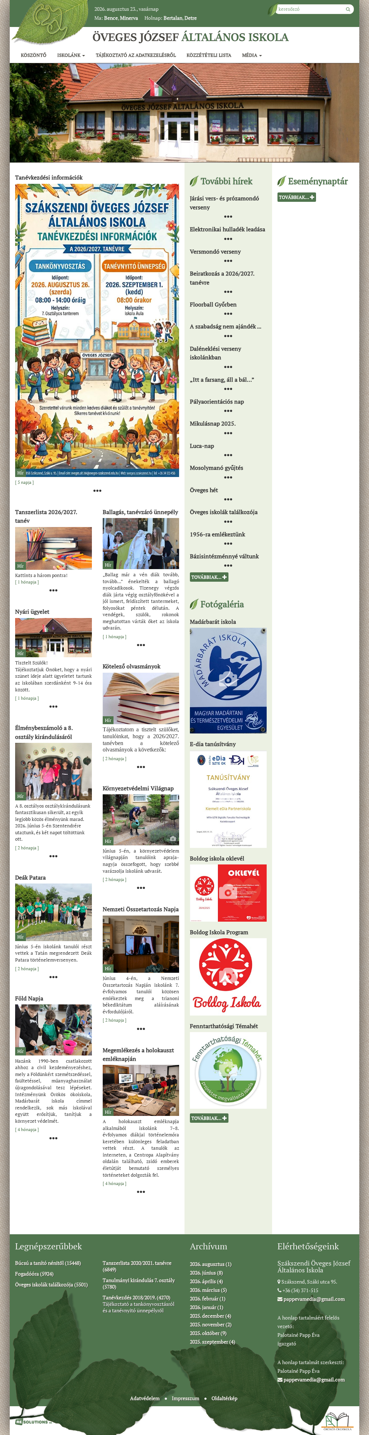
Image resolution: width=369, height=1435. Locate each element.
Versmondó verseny (215, 251)
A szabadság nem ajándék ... (225, 326)
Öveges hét (204, 490)
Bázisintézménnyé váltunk (224, 556)
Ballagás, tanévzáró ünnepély (140, 512)
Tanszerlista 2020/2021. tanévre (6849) (137, 1266)
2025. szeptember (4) (212, 1341)
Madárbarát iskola (213, 621)
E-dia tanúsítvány (213, 744)
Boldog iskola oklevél (217, 858)
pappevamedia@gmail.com (314, 1298)
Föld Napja (29, 998)
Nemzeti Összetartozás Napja (141, 909)
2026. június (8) (206, 1272)
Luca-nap (202, 445)
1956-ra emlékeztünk (217, 534)
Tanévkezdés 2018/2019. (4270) (136, 1297)
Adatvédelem (145, 1398)
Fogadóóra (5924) (34, 1273)
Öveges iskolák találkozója (224, 512)
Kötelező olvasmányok (131, 666)
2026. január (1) (206, 1307)
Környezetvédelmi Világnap (138, 788)
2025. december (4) (210, 1315)
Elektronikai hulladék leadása (227, 229)
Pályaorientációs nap (217, 401)
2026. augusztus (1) (211, 1264)
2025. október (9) (208, 1333)
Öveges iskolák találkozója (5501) (51, 1284)
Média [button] (250, 55)
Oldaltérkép (224, 1398)
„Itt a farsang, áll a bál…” (222, 379)
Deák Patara (30, 877)
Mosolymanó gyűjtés (216, 468)
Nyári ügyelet (32, 612)
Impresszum (185, 1398)
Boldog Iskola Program (219, 932)
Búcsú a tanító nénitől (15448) (48, 1262)
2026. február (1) (208, 1298)
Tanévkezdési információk (49, 177)
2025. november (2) (211, 1324)
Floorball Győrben (213, 304)
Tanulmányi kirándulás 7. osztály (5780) (139, 1283)
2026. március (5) (208, 1289)
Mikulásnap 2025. (213, 423)
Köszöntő (33, 55)
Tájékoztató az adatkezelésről (136, 55)
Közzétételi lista (209, 55)
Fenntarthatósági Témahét (224, 1026)
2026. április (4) (206, 1281)
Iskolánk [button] (69, 55)
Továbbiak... (206, 577)
